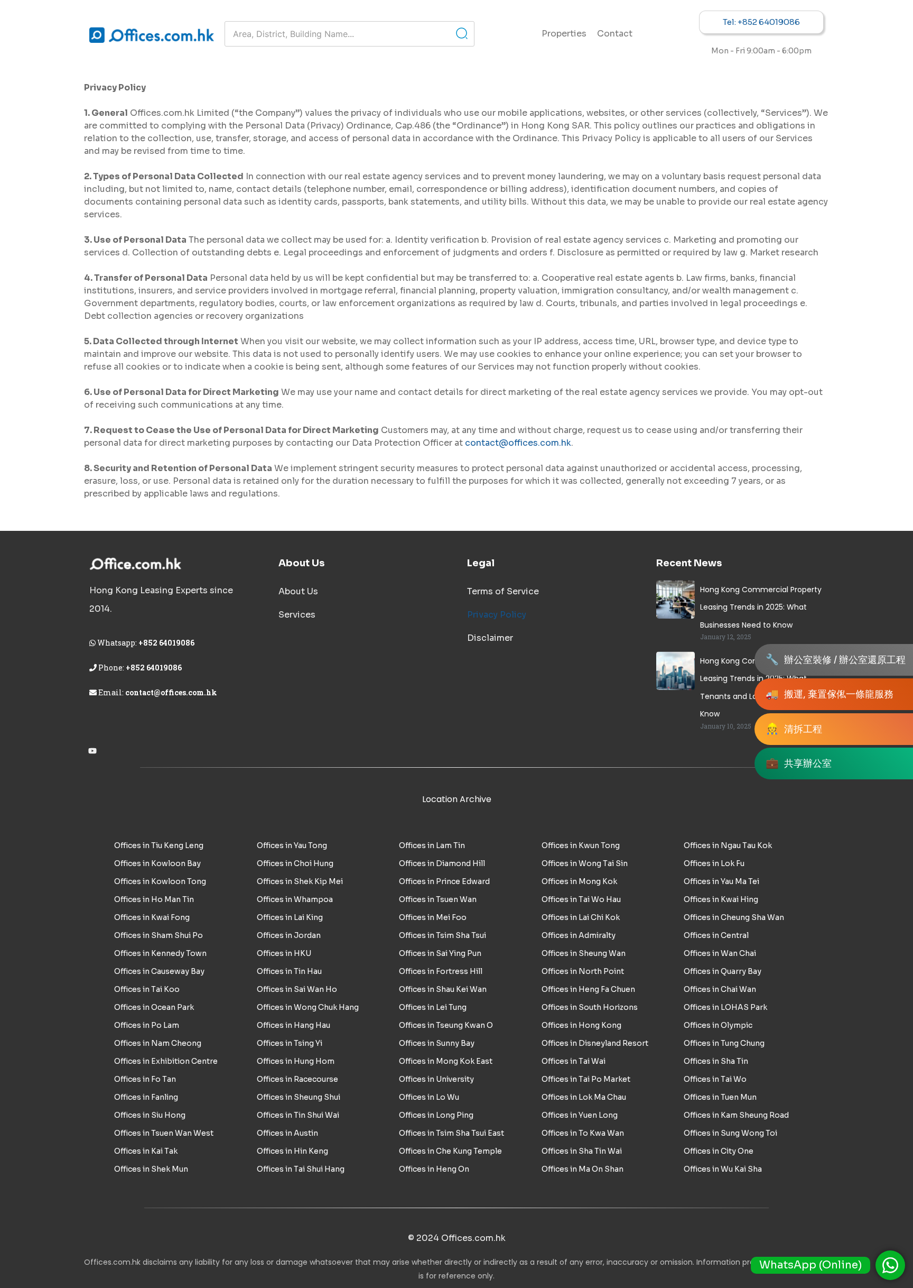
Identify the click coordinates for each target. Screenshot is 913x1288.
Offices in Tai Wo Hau (581, 899)
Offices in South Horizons (590, 1007)
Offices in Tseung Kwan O (446, 1025)
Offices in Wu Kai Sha (723, 1169)
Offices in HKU (284, 953)
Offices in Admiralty (579, 935)
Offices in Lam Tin (432, 845)
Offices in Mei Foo (433, 917)
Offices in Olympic (718, 1025)
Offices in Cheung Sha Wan (734, 917)
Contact (614, 33)
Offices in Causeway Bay (159, 971)
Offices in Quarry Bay (722, 971)
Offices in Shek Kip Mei (300, 881)
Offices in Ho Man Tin (154, 899)
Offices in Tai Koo (147, 989)
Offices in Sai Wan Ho (297, 989)
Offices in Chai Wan (720, 989)
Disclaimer (490, 637)
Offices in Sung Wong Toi (730, 1133)
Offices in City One (718, 1151)
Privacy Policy (496, 614)
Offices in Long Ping (436, 1115)
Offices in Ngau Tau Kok (728, 845)
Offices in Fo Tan (145, 1079)
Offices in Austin (287, 1133)
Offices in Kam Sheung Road (736, 1115)
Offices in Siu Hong (149, 1115)
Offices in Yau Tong (292, 845)
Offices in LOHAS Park (725, 1007)
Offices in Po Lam (146, 1025)
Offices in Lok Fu (714, 863)
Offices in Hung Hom (295, 1061)
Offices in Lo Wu (429, 1097)
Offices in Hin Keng (292, 1151)
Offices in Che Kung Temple (450, 1151)
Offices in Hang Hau (293, 1025)
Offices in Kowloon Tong (160, 881)
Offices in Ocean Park (154, 1007)
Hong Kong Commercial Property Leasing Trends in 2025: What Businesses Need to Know (761, 607)
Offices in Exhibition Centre (166, 1061)
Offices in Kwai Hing (721, 899)
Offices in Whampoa (295, 899)
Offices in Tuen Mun (720, 1097)
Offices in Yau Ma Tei (721, 881)
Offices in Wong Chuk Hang (308, 1007)
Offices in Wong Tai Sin (585, 863)
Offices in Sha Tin (716, 1061)
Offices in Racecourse (297, 1079)
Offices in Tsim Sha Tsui (442, 935)
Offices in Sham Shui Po (158, 935)
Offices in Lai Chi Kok (581, 917)
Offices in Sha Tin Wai (582, 1151)
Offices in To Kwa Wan (583, 1133)
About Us (298, 591)
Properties (564, 33)
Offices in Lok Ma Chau (584, 1097)
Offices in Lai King (290, 917)
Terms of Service (503, 591)
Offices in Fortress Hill (440, 971)
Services (296, 614)
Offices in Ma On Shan (582, 1169)
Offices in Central (716, 935)
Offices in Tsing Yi (289, 1043)
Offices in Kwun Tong (581, 845)
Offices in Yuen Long (580, 1115)
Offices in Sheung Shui (298, 1097)
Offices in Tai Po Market (586, 1079)
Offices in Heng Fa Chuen (588, 989)
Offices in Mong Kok (579, 881)
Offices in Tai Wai (573, 1061)
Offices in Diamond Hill (442, 863)
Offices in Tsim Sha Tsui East (451, 1133)
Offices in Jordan (289, 935)
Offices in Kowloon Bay (157, 863)
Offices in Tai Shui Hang (300, 1169)
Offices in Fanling (146, 1097)
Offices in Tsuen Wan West (163, 1133)
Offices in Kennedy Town (160, 953)
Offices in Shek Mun (151, 1169)
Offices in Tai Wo (715, 1079)
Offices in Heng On (434, 1169)
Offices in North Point (583, 971)
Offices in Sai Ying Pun (440, 953)
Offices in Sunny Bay (436, 1043)
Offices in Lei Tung (433, 1007)
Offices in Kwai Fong (152, 917)
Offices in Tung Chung (724, 1043)
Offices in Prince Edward (444, 881)
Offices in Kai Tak (146, 1151)
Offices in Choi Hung (295, 863)
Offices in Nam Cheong (157, 1043)
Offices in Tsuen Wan (438, 899)
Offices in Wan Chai (720, 953)
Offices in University (436, 1079)
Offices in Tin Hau (289, 971)
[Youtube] (92, 750)
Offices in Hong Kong (581, 1025)
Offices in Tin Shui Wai (298, 1115)
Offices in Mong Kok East (445, 1061)
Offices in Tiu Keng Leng (158, 845)
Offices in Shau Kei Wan (443, 989)
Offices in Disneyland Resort (595, 1043)
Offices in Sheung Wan (584, 953)
